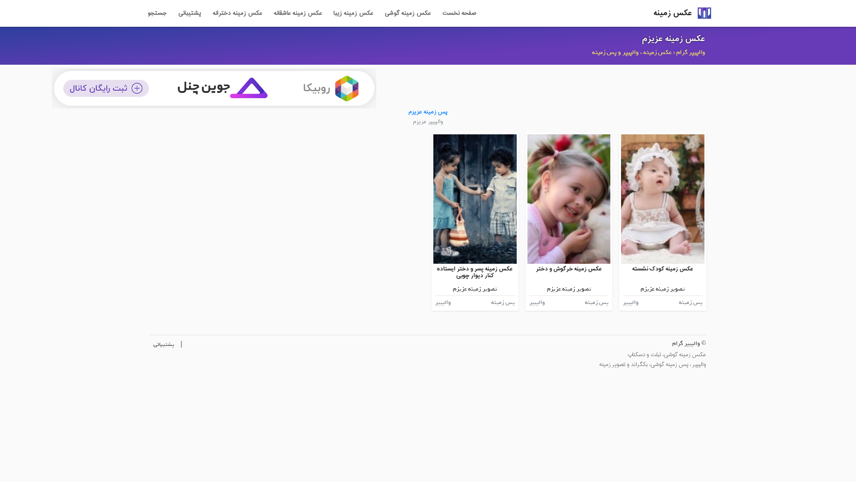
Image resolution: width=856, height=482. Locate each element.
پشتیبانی (189, 13)
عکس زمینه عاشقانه (298, 13)
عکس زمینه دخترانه (237, 13)
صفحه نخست (459, 13)
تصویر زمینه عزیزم (663, 289)
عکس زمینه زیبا (353, 13)
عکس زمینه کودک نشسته (662, 268)
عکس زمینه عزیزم (673, 39)
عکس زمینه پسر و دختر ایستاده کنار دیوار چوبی (475, 272)
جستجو (157, 13)
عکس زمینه (673, 13)
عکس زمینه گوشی (408, 13)
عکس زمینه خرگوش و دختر (569, 268)
